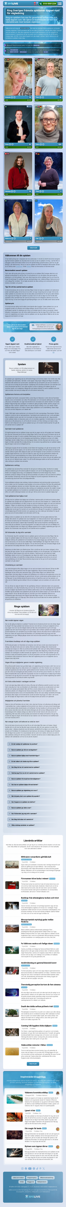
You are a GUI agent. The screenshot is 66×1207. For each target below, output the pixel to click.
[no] (35, 5)
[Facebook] (26, 1168)
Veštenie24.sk (46, 1191)
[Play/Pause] (12, 97)
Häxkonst (55, 1025)
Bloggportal (30, 1182)
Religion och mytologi (26, 859)
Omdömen (19, 266)
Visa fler (33, 248)
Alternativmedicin (25, 965)
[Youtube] (29, 1168)
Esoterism (56, 1006)
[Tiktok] (37, 1168)
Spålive (12, 1186)
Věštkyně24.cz (36, 1191)
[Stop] (14, 97)
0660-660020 (44, 1186)
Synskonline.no (43, 1190)
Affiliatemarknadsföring (46, 1177)
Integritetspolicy (32, 1177)
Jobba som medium (18, 1177)
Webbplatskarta (41, 1182)
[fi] (37, 3)
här (53, 352)
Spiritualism (24, 900)
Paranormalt (52, 878)
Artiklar (29, 266)
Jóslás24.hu (27, 1191)
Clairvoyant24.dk (52, 1190)
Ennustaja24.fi (20, 1191)
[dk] (35, 3)
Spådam (51, 1092)
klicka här (36, 45)
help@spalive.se (52, 1186)
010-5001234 (25, 28)
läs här (46, 52)
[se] (37, 5)
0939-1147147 (14, 52)
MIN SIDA (29, 100)
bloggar (30, 106)
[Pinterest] (40, 1168)
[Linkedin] (34, 1168)
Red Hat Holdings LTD (24, 1190)
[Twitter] (44, 1168)
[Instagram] (22, 1168)
